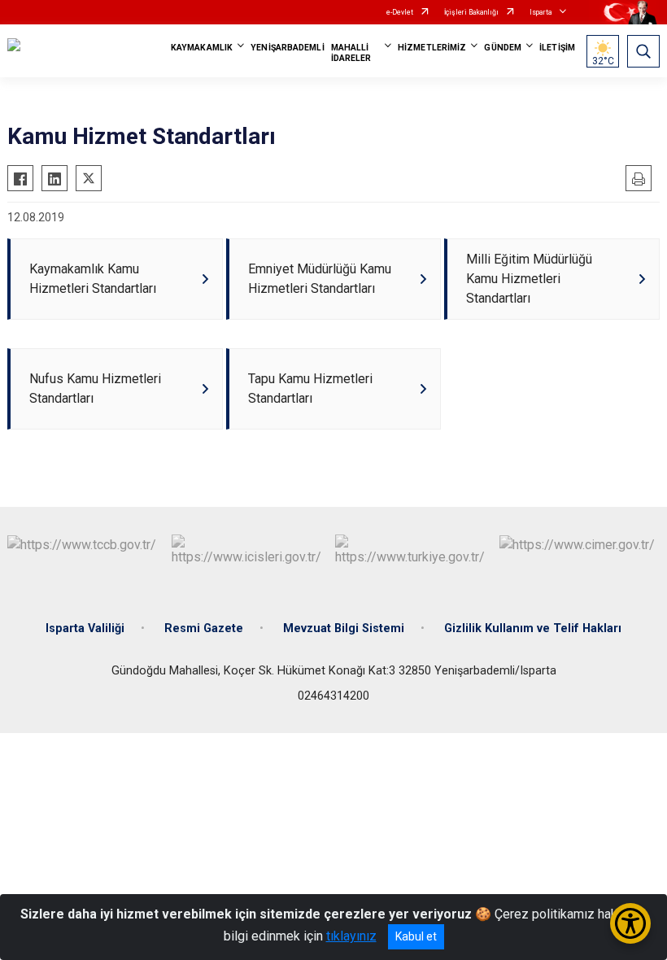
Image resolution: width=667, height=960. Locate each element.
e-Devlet (399, 12)
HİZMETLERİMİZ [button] (432, 47)
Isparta (541, 12)
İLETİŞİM (557, 47)
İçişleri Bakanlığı (471, 12)
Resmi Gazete (203, 628)
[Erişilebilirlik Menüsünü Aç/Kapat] (630, 923)
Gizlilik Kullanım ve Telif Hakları (532, 628)
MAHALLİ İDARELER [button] (351, 52)
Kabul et (416, 936)
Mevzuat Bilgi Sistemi (343, 628)
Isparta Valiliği (85, 628)
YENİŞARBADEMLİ (287, 47)
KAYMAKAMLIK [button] (202, 47)
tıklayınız (351, 936)
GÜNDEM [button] (502, 47)
